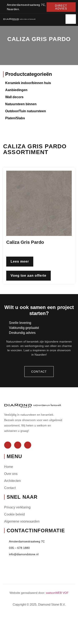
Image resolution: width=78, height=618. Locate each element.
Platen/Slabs (15, 118)
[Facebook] (7, 445)
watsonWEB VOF (57, 592)
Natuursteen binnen (21, 104)
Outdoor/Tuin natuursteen (25, 111)
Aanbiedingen (16, 90)
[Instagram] (17, 445)
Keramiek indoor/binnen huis (28, 83)
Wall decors (14, 97)
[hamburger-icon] (71, 19)
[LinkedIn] (27, 445)
